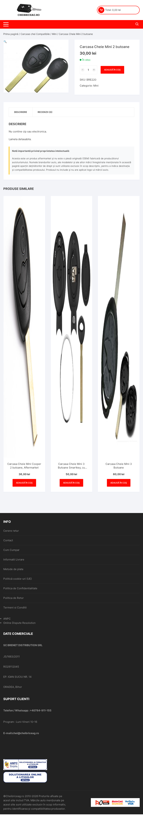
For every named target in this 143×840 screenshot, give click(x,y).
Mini (54, 33)
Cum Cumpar (11, 550)
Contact (8, 540)
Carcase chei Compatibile (35, 33)
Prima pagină (10, 33)
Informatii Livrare (13, 559)
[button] (5, 41)
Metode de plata (13, 569)
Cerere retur (11, 530)
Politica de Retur (13, 598)
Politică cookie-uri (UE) (17, 578)
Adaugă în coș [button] (24, 482)
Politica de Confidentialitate (20, 588)
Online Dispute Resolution (19, 623)
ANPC (7, 618)
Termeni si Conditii (15, 607)
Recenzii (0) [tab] (45, 112)
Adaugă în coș (112, 69)
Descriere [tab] (20, 112)
